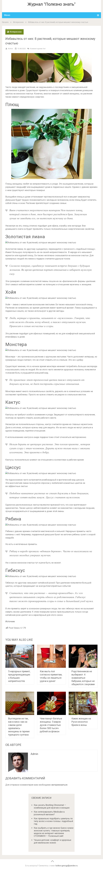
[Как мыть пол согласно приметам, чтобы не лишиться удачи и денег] (51, 656)
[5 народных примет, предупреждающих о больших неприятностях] (19, 656)
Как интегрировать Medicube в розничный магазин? (49, 813)
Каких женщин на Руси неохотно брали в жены (81, 721)
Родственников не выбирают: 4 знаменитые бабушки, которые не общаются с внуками (83, 678)
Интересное (18, 22)
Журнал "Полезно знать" (51, 4)
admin (10, 49)
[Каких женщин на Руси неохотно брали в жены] (83, 703)
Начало (5, 22)
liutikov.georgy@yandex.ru (67, 866)
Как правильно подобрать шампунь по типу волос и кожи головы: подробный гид (53, 821)
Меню (7, 15)
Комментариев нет (38, 49)
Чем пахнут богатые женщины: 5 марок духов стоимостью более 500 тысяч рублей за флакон (51, 725)
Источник (10, 621)
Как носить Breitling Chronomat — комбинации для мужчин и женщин (51, 806)
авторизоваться (59, 784)
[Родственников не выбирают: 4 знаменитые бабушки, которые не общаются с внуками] (83, 656)
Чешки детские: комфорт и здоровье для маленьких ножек (52, 841)
